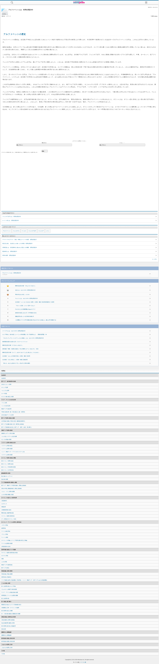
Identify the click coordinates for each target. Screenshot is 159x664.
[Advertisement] (79, 22)
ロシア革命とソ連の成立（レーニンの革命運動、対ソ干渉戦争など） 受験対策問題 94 (24, 334)
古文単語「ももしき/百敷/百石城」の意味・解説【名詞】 (16, 356)
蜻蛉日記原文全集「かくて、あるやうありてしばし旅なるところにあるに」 (21, 352)
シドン (47, 231)
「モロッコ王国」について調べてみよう (25, 305)
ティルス (24, 231)
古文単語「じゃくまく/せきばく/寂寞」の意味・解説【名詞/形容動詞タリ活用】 (35, 302)
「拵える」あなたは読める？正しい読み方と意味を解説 (16, 363)
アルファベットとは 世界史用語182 (11, 273)
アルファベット (7, 231)
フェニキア (41, 231)
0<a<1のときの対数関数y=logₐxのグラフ (25, 309)
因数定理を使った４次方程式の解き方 (24, 316)
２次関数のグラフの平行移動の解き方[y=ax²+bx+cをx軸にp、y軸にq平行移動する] (35, 320)
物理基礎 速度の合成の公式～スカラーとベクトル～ (15, 341)
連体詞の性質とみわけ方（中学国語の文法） (26, 312)
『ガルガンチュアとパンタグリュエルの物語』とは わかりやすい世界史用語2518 (23, 338)
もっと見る (154, 259)
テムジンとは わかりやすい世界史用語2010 (26, 298)
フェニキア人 (16, 231)
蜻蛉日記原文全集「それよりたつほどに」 (25, 285)
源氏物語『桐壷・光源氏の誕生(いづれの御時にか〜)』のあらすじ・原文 (20, 349)
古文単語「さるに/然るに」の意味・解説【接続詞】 (15, 359)
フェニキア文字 (32, 231)
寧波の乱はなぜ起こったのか (22, 294)
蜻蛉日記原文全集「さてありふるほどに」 (12, 345)
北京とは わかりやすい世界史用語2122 (25, 290)
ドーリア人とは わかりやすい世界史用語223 (13, 331)
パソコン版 (83, 662)
